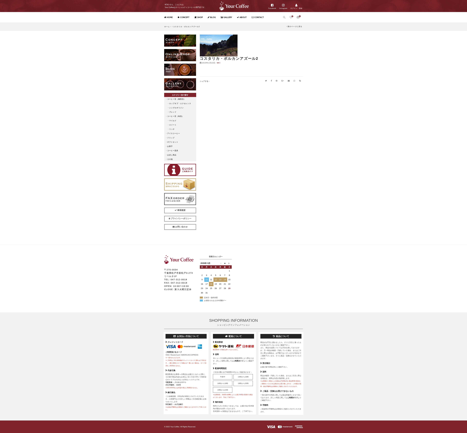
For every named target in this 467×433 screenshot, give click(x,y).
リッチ (172, 129)
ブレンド (172, 112)
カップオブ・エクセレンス (180, 103)
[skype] (300, 81)
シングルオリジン (176, 108)
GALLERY (228, 17)
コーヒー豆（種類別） (176, 99)
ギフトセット (172, 142)
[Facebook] (271, 81)
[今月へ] (225, 263)
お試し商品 (171, 155)
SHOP (200, 17)
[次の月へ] (229, 263)
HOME (170, 17)
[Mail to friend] (289, 81)
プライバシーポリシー (180, 218)
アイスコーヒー (173, 133)
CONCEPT (184, 17)
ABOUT (243, 17)
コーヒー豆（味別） (175, 116)
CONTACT (259, 17)
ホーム (167, 27)
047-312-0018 (179, 279)
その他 (170, 159)
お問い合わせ (181, 227)
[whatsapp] (294, 81)
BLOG (213, 17)
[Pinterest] (276, 81)
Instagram (283, 8)
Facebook (272, 8)
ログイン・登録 (296, 8)
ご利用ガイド (238, 361)
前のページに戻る (295, 26)
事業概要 (181, 210)
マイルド (172, 121)
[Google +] (282, 81)
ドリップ (171, 138)
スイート (172, 125)
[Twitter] (266, 81)
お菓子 (170, 146)
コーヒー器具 (172, 151)
